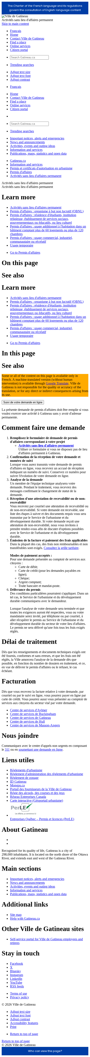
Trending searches (22, 65)
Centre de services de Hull (27, 721)
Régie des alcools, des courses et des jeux (37, 793)
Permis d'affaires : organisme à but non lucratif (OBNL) (47, 211)
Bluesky (15, 971)
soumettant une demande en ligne (41, 749)
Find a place (18, 42)
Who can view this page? (45, 1051)
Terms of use (18, 993)
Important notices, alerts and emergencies (37, 138)
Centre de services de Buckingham (33, 714)
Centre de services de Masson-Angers (35, 725)
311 (7, 749)
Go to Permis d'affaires (25, 252)
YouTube (16, 982)
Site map (16, 914)
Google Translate (57, 383)
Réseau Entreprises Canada (28, 796)
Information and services (26, 149)
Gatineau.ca (18, 160)
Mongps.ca (17, 785)
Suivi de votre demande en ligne (22, 402)
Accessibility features (24, 1023)
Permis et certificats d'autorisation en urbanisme (41, 168)
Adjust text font (20, 76)
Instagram (16, 975)
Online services (20, 46)
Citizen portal (19, 50)
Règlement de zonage (24, 778)
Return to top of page (24, 1034)
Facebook (16, 963)
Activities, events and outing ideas (32, 146)
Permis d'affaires (21, 172)
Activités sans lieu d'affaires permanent (35, 176)
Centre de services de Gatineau (30, 717)
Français (15, 31)
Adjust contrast (20, 79)
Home (14, 34)
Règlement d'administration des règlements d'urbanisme (46, 774)
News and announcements (27, 142)
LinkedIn (16, 979)
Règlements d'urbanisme (26, 770)
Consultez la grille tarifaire (61, 548)
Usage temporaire (21, 245)
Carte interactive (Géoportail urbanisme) (36, 800)
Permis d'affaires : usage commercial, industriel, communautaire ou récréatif (41, 239)
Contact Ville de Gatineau (27, 38)
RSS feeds (17, 986)
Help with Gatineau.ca (25, 918)
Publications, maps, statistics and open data (38, 153)
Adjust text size (20, 72)
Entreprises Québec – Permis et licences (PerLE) (42, 819)
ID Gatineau (18, 781)
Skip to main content (15, 23)
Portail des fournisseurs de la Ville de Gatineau (41, 789)
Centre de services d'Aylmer (28, 710)
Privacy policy (19, 997)
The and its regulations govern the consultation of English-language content (45, 8)
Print (13, 1027)
